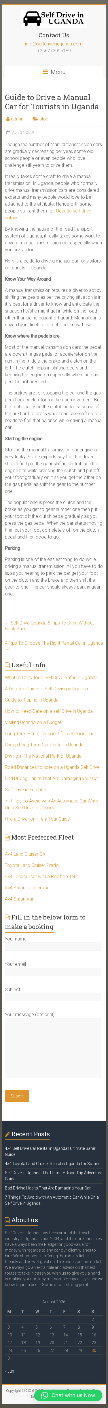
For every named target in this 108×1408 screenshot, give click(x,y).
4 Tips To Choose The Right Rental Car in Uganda (54, 646)
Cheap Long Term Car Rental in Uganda (44, 745)
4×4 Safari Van (19, 899)
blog (43, 119)
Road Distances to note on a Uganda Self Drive (52, 767)
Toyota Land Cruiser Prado (32, 865)
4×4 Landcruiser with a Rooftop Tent (41, 876)
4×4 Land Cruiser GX (25, 854)
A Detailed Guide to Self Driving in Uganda (46, 688)
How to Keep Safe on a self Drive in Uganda (49, 711)
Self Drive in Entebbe (25, 789)
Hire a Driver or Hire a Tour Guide (37, 819)
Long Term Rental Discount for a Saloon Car (49, 733)
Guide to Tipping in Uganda (31, 700)
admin (17, 119)
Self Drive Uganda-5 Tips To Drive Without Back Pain (49, 625)
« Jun (9, 1371)
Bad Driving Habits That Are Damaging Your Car (52, 778)
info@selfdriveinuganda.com (54, 44)
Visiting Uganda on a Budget (33, 722)
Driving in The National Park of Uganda (43, 756)
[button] (68, 1395)
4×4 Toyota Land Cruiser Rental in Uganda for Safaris (53, 1163)
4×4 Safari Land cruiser (28, 887)
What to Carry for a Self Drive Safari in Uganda (51, 677)
